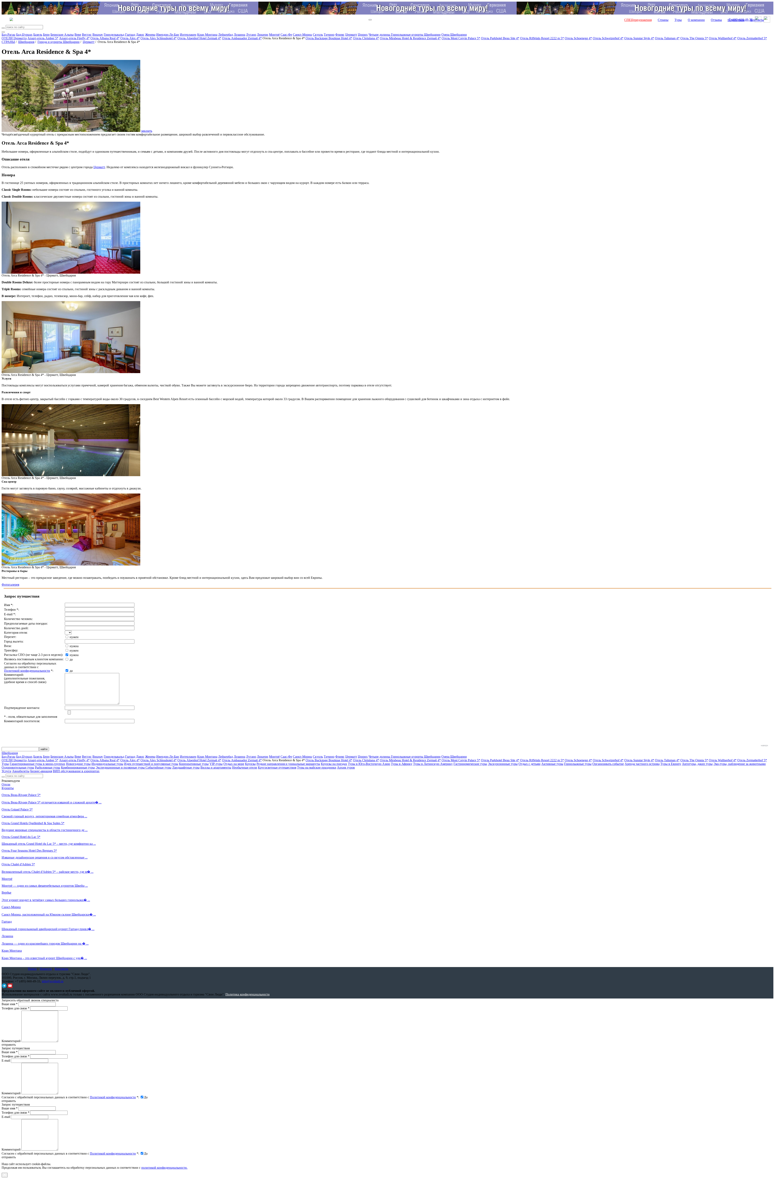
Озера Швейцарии (454, 34)
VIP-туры (216, 764)
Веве (77, 34)
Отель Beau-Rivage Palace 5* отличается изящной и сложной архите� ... (52, 802)
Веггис (87, 34)
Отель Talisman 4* (667, 38)
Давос (140, 34)
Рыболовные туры (47, 767)
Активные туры (552, 764)
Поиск (32, 968)
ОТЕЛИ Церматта (14, 38)
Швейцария (26, 42)
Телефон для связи (15, 1008)
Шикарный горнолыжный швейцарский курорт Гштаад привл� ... (48, 929)
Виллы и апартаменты (215, 767)
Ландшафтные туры (186, 767)
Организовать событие (608, 764)
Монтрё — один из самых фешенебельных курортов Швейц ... (45, 885)
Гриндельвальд (114, 34)
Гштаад (130, 34)
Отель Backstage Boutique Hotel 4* (329, 38)
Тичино (329, 34)
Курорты (8, 788)
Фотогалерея (10, 584)
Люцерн (262, 34)
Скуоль (318, 34)
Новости (46, 968)
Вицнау (97, 34)
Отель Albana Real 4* (104, 38)
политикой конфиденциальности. (164, 1167)
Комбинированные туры (78, 767)
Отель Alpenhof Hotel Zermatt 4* (199, 38)
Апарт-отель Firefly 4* (74, 38)
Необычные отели (244, 767)
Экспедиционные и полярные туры (121, 767)
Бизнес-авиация (41, 771)
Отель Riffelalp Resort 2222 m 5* (542, 38)
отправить (9, 1157)
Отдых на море (233, 764)
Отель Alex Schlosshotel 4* (158, 38)
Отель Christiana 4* (366, 38)
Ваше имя (10, 1004)
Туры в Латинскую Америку (433, 764)
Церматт (351, 34)
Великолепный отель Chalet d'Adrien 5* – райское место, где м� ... (47, 871)
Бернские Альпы (62, 34)
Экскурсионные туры (503, 764)
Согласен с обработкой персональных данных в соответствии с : (70, 1097)
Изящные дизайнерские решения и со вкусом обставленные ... (45, 857)
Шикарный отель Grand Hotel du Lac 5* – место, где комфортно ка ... (49, 843)
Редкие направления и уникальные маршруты (288, 764)
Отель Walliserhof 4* (722, 38)
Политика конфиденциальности (247, 994)
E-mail (6, 1060)
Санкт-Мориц (302, 34)
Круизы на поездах (334, 764)
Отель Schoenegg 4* (578, 38)
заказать (146, 131)
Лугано (251, 34)
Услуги (6, 771)
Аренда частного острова (642, 764)
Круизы (250, 764)
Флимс (340, 34)
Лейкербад (225, 34)
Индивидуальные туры (107, 764)
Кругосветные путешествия (277, 767)
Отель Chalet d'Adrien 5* (18, 864)
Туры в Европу (670, 764)
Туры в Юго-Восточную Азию (369, 764)
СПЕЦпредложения (638, 20)
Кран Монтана (207, 34)
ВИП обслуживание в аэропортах (76, 771)
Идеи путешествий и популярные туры (151, 764)
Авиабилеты (20, 771)
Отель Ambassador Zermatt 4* (242, 38)
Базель (37, 34)
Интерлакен (188, 34)
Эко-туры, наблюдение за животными (739, 764)
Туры (678, 20)
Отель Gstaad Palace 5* (17, 809)
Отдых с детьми (529, 764)
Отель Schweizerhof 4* (608, 38)
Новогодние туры (78, 764)
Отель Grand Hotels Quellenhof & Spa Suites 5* (33, 823)
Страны (663, 20)
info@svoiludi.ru (52, 981)
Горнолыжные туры (578, 764)
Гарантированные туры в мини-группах (37, 764)
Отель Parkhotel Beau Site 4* (500, 38)
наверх (764, 745)
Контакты (757, 20)
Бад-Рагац (8, 34)
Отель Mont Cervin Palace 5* (461, 38)
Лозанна (239, 34)
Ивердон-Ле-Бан (167, 34)
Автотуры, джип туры (697, 764)
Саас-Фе (286, 34)
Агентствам (736, 20)
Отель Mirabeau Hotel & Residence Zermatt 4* (410, 38)
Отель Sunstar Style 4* (639, 38)
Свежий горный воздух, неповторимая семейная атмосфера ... (44, 816)
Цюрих (363, 34)
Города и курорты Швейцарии (59, 42)
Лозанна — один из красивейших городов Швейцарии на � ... (45, 943)
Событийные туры (158, 767)
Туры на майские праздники (316, 767)
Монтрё (274, 34)
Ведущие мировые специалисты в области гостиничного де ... (45, 830)
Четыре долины (380, 34)
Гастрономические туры (470, 764)
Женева (150, 34)
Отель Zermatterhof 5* (752, 38)
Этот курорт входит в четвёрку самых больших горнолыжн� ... (46, 900)
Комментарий (11, 1041)
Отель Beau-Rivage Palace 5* (21, 795)
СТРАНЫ (8, 42)
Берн (46, 34)
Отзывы (716, 20)
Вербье (6, 892)
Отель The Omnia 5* (694, 38)
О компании (696, 20)
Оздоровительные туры (18, 767)
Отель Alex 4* (130, 38)
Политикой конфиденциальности (27, 670)
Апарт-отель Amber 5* (42, 38)
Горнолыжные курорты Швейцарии (416, 34)
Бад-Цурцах (24, 34)
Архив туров (346, 767)
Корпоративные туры (194, 764)
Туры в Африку (401, 764)
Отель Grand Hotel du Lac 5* (21, 837)
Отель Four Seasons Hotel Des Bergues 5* (29, 850)
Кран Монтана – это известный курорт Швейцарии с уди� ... (44, 958)
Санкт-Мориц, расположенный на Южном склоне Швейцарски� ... (49, 914)
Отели (6, 784)
